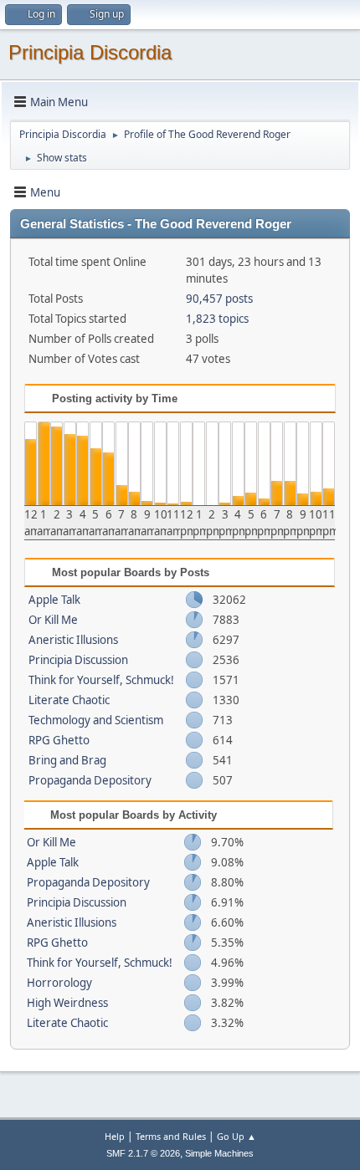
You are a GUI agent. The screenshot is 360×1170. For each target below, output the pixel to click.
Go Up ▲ (236, 1136)
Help (115, 1136)
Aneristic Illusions (73, 639)
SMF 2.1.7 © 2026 (143, 1153)
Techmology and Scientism (95, 720)
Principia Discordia (90, 52)
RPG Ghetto (59, 740)
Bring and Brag (67, 760)
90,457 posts (219, 298)
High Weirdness (67, 1002)
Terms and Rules (171, 1136)
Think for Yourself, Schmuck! (101, 679)
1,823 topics (217, 318)
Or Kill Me (53, 619)
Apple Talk (54, 599)
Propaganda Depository (90, 780)
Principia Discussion (78, 659)
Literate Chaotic (69, 700)
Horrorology (59, 982)
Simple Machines (219, 1153)
